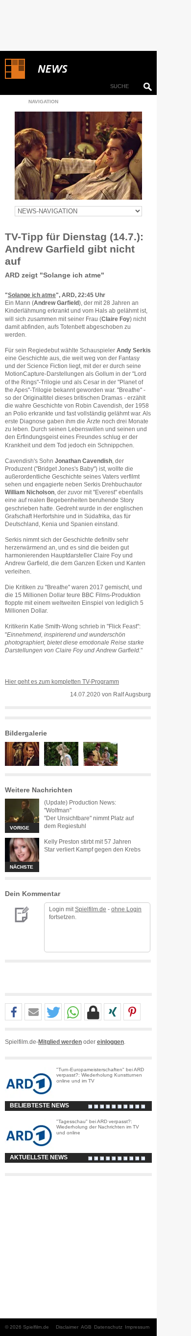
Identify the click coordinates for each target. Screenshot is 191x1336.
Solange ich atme (32, 295)
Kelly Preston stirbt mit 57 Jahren (87, 842)
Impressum (137, 1327)
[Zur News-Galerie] (24, 764)
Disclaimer (67, 1327)
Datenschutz (108, 1327)
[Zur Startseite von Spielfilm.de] (15, 77)
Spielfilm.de (90, 909)
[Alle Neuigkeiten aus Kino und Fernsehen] (88, 69)
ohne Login (126, 909)
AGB (86, 1327)
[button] (13, 1012)
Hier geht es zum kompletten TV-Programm (62, 682)
